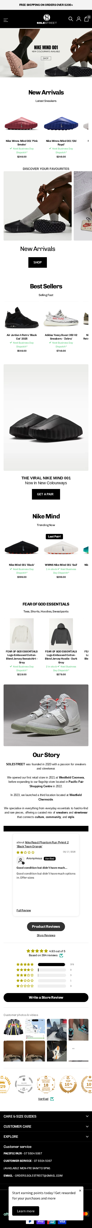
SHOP (37, 262)
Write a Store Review (46, 997)
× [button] (80, 1190)
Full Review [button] (24, 910)
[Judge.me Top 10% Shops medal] (68, 1084)
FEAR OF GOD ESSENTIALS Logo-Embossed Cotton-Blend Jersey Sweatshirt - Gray (22, 657)
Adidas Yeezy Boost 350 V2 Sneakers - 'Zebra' (61, 336)
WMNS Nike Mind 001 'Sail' (61, 564)
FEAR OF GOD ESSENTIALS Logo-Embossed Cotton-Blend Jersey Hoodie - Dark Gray (61, 657)
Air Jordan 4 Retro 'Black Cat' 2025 (22, 336)
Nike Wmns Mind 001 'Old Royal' (61, 142)
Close (46, 1116)
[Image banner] (46, 52)
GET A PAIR (45, 494)
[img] (25, 852)
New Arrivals (37, 248)
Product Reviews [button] (46, 926)
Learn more (26, 1211)
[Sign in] (79, 18)
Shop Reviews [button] (46, 935)
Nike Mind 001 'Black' (21, 564)
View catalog (6, 20)
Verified (43, 1099)
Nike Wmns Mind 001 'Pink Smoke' (22, 142)
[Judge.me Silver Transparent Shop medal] (24, 1084)
